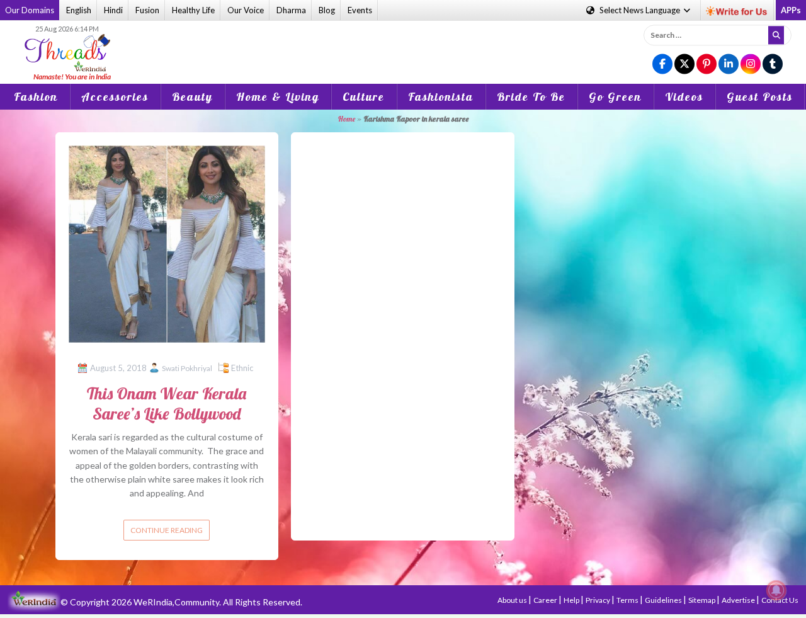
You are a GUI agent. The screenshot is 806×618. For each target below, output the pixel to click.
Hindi (113, 10)
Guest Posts (760, 96)
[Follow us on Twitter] (684, 64)
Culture (364, 96)
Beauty (192, 96)
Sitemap (702, 600)
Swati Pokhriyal (187, 368)
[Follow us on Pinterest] (706, 64)
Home (346, 118)
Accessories (115, 96)
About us (512, 600)
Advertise (739, 600)
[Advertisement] (403, 43)
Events (360, 10)
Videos (684, 96)
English (78, 10)
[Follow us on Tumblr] (773, 64)
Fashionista (441, 96)
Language (640, 10)
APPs (791, 10)
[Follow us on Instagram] (751, 64)
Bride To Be (531, 96)
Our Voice (245, 10)
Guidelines (664, 600)
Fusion (147, 10)
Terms (628, 600)
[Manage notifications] (776, 590)
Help (572, 600)
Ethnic (242, 368)
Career (546, 600)
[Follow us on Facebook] (662, 64)
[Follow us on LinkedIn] (728, 64)
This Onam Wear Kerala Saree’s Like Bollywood (166, 403)
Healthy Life (193, 10)
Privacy (598, 600)
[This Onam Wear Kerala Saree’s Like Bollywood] (167, 242)
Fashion (36, 96)
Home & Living (277, 96)
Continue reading (166, 530)
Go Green (615, 96)
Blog (327, 10)
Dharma (291, 10)
